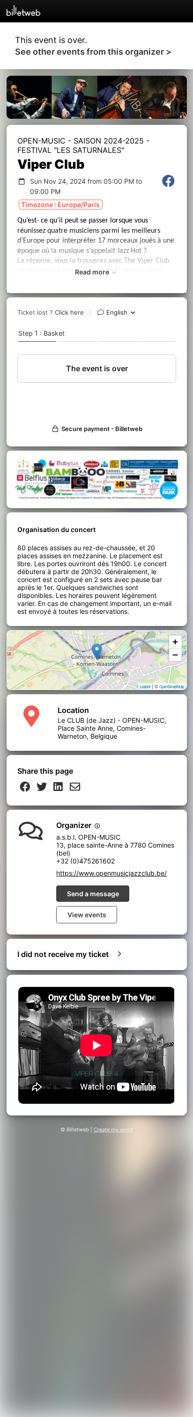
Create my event (113, 1130)
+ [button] (175, 641)
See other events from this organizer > (93, 52)
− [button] (175, 654)
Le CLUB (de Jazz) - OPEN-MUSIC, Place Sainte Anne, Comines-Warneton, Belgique (112, 728)
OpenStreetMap (171, 686)
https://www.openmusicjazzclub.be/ (111, 873)
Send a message (93, 894)
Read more (93, 272)
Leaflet (145, 686)
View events (86, 915)
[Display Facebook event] (168, 186)
